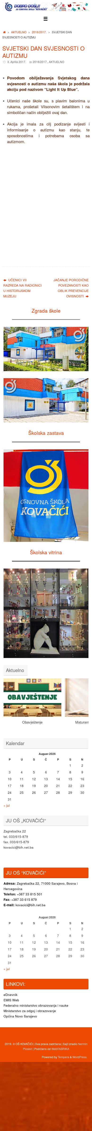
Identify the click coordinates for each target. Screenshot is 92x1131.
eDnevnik (10, 994)
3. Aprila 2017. (16, 62)
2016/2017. (39, 32)
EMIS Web (11, 1000)
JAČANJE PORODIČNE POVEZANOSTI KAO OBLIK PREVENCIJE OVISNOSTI (71, 288)
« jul (7, 805)
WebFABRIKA (60, 1049)
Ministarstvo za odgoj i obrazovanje (30, 1011)
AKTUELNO (18, 32)
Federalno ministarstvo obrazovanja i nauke (36, 1005)
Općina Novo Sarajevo (20, 1016)
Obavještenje (32, 722)
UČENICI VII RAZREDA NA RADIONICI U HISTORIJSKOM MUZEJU (22, 288)
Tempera (63, 1057)
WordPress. (79, 1057)
